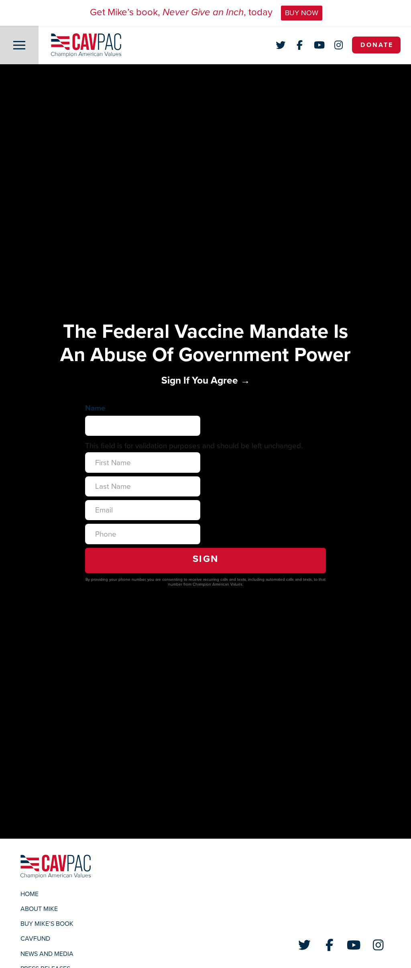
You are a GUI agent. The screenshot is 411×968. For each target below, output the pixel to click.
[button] (19, 45)
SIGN (206, 559)
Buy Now (301, 12)
